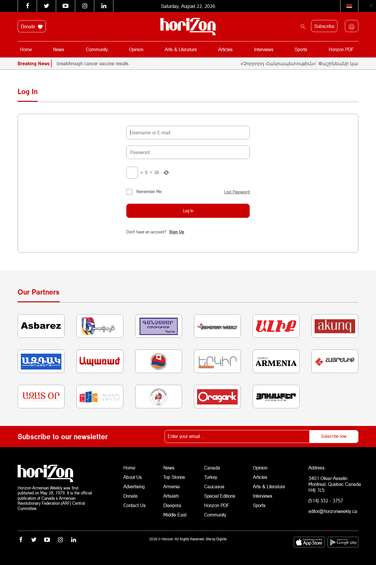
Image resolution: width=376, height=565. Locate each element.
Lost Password (237, 192)
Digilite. (221, 539)
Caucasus (214, 486)
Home (26, 49)
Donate (28, 26)
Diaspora (172, 505)
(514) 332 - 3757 (325, 500)
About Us (132, 477)
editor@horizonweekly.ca (332, 511)
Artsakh (171, 496)
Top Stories (174, 477)
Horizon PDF (341, 49)
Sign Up (176, 231)
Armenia (171, 486)
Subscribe (324, 26)
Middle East (175, 514)
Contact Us (134, 505)
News (58, 49)
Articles (225, 49)
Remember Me (149, 191)
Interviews (263, 49)
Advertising (134, 486)
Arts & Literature (181, 49)
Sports (301, 49)
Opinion (136, 49)
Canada (212, 467)
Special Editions (219, 496)
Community (97, 49)
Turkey (210, 477)
